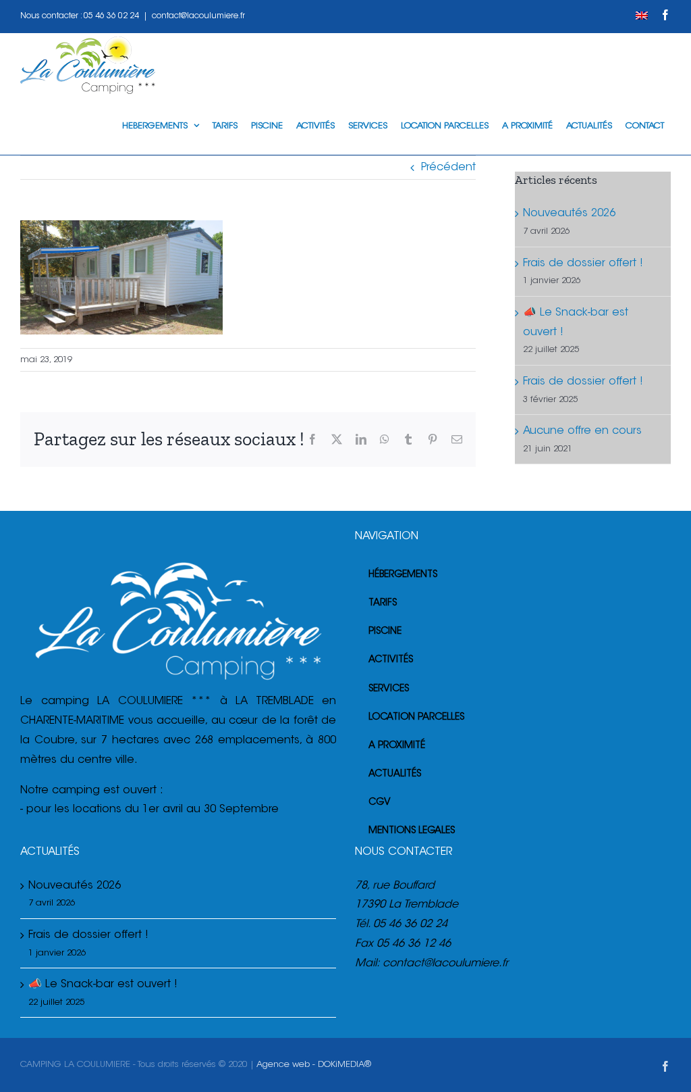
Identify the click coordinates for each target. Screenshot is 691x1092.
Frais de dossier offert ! (583, 263)
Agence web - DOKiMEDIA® (313, 1064)
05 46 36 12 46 (414, 944)
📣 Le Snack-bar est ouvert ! (102, 984)
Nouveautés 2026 (569, 213)
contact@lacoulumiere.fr (198, 16)
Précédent (448, 167)
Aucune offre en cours (582, 431)
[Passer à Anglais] (642, 16)
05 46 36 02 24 (111, 16)
